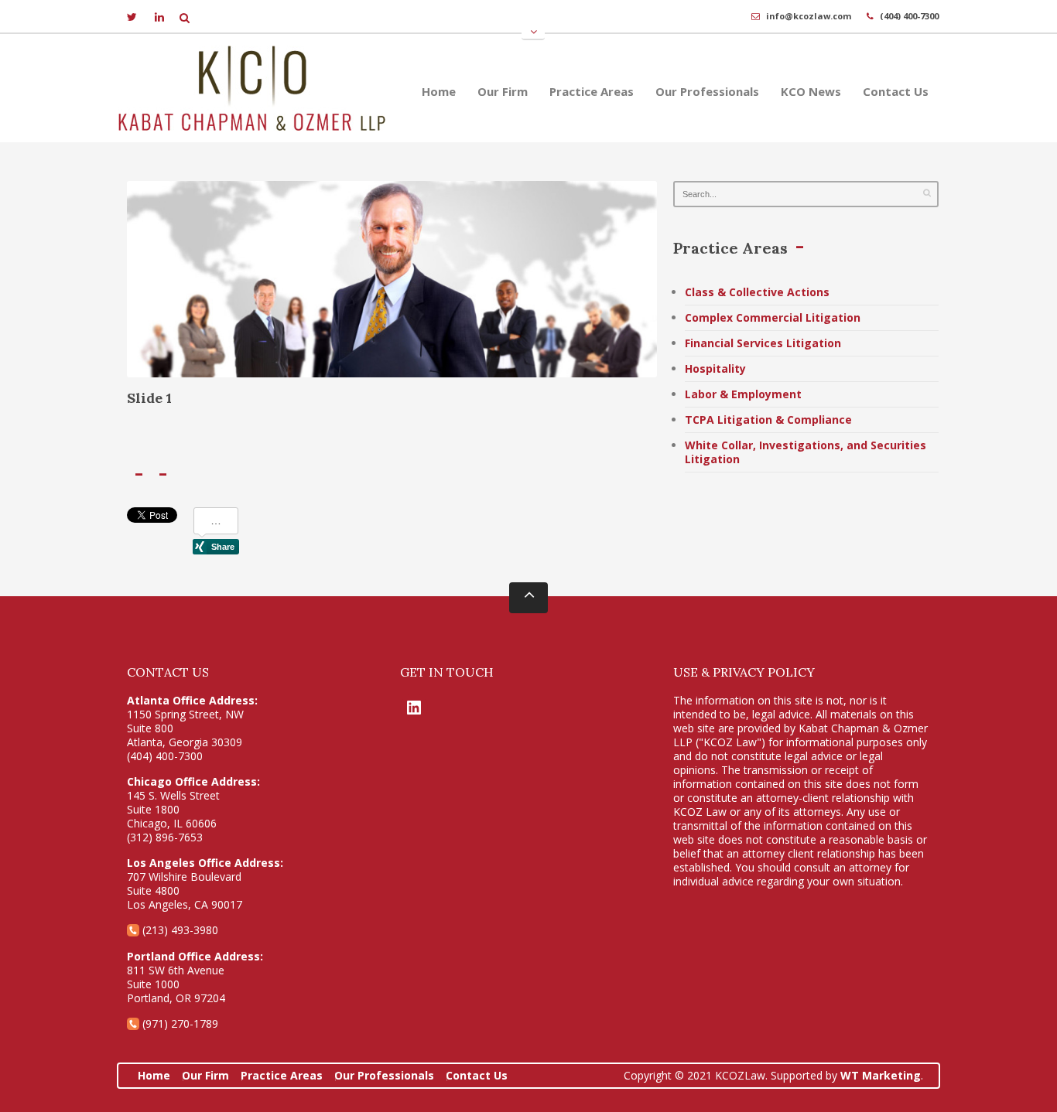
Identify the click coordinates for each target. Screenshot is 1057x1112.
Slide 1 (149, 398)
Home (439, 91)
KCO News (811, 91)
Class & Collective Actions (757, 292)
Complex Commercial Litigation (772, 317)
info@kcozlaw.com (808, 16)
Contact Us (896, 91)
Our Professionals (707, 91)
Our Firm (502, 91)
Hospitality (715, 368)
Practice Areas (591, 91)
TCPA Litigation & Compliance (768, 419)
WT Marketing (880, 1075)
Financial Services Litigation (763, 343)
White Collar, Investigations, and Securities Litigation (805, 452)
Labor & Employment (743, 394)
